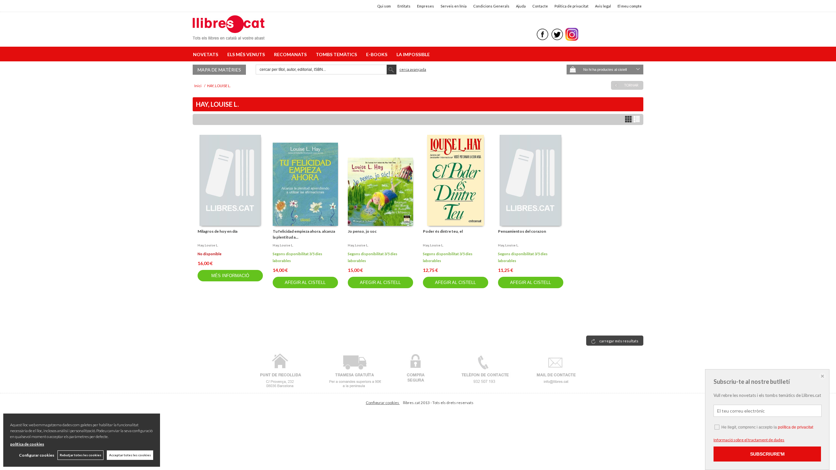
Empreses (425, 6)
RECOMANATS (291, 54)
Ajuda (521, 6)
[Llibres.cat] (229, 35)
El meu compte (630, 6)
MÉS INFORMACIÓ (230, 275)
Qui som (384, 6)
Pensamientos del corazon (522, 231)
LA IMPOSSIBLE (413, 54)
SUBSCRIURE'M (767, 454)
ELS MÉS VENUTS (247, 54)
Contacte (540, 6)
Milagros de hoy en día (217, 231)
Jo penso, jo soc (362, 231)
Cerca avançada (412, 69)
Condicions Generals (491, 6)
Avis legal (603, 6)
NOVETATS (206, 54)
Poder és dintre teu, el (443, 231)
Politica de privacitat (571, 6)
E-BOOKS (377, 54)
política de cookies (27, 444)
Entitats (403, 6)
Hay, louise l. (208, 245)
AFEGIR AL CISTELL (305, 282)
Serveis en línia (454, 6)
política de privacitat (795, 427)
